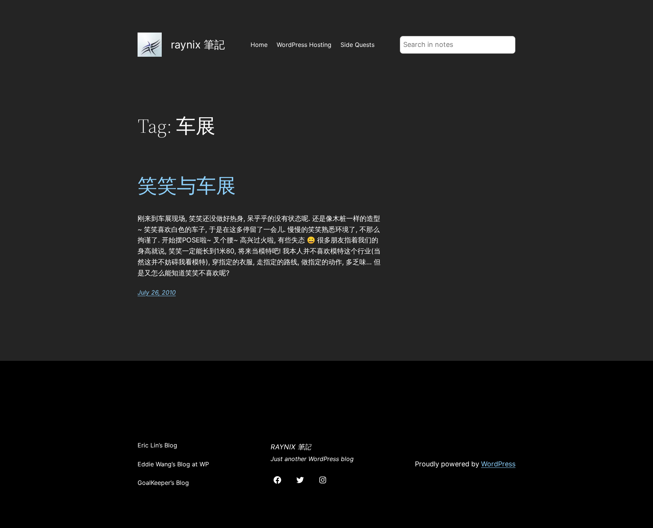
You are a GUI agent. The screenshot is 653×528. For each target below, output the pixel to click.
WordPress (498, 464)
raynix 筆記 (198, 44)
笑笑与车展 (187, 185)
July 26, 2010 (157, 292)
